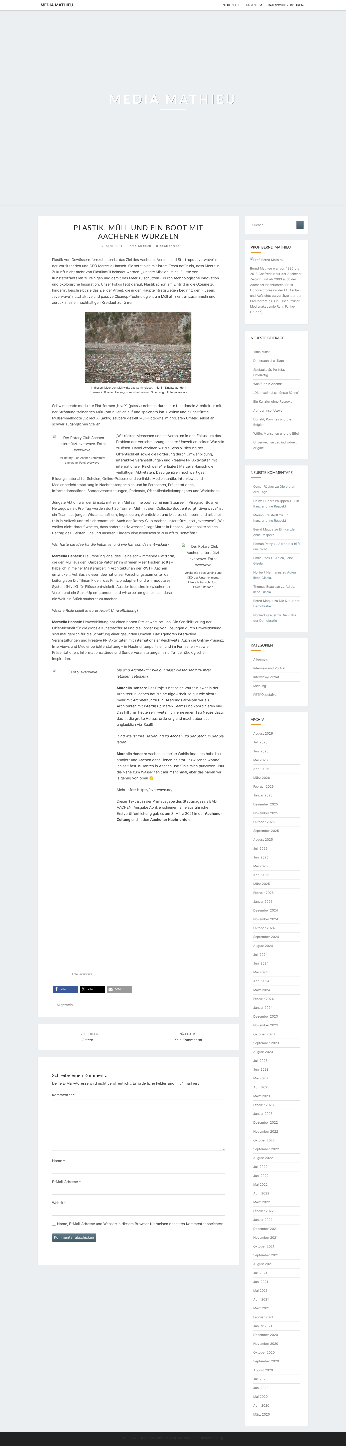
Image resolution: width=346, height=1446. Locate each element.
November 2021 (265, 1237)
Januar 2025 (263, 901)
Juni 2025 (261, 857)
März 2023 (261, 1096)
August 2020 (263, 1370)
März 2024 (261, 990)
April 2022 (261, 1193)
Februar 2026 (263, 786)
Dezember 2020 (265, 1335)
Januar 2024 (263, 1008)
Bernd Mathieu (139, 246)
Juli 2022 (260, 1167)
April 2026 (261, 769)
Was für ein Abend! (267, 384)
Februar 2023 (263, 1105)
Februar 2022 (263, 1211)
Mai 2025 (260, 866)
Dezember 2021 (265, 1229)
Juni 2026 (261, 751)
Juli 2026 (260, 742)
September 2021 (265, 1255)
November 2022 (265, 1131)
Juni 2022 (261, 1176)
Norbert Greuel (264, 615)
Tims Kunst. (262, 352)
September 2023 (266, 1043)
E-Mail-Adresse (66, 1182)
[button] (65, 989)
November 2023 (265, 1025)
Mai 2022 (260, 1184)
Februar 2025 (263, 893)
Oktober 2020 (264, 1352)
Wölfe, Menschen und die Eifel (276, 433)
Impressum (253, 5)
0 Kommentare (167, 246)
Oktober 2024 (264, 928)
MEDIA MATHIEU (57, 5)
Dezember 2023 (265, 1016)
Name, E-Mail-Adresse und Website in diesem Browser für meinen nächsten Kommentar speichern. (140, 1224)
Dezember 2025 (265, 804)
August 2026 (263, 733)
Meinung (259, 686)
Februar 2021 (263, 1317)
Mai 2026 (260, 760)
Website (58, 1203)
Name (58, 1161)
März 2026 (261, 778)
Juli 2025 (260, 848)
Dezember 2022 (265, 1122)
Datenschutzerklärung (286, 5)
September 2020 (266, 1361)
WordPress (186, 1438)
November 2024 (265, 919)
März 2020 (261, 1414)
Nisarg (217, 1438)
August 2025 (263, 839)
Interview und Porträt (269, 668)
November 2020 (265, 1344)
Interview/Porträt (266, 677)
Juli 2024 (260, 955)
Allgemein (64, 1005)
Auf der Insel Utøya (268, 410)
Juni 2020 (261, 1388)
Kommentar (63, 1095)
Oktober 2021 (263, 1246)
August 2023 (263, 1052)
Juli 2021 (260, 1273)
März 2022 (261, 1202)
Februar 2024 (263, 999)
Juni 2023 (261, 1069)
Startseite (231, 5)
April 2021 (261, 1299)
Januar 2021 (262, 1326)
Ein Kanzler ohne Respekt (272, 401)
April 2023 (261, 1087)
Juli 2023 (260, 1061)
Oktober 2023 (264, 1034)
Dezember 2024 (265, 910)
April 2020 (261, 1405)
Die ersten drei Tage (268, 361)
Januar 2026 (263, 795)
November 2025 (265, 813)
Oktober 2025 (264, 822)
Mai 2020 (260, 1397)
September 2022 (266, 1149)
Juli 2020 (260, 1379)
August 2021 (262, 1264)
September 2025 (266, 831)
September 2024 (266, 937)
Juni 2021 (260, 1282)
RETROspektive (265, 695)
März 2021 (261, 1308)
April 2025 (261, 875)
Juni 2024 (261, 963)
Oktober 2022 (264, 1140)
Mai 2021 (260, 1291)
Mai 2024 (260, 972)
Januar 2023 (263, 1114)
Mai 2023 (260, 1078)
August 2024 (263, 946)
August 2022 (263, 1158)
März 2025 (261, 884)
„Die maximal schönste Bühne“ (276, 393)
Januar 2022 (263, 1220)
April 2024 (261, 981)
